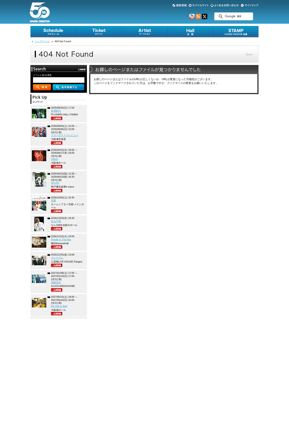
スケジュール (53, 32)
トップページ (42, 41)
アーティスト (144, 32)
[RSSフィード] (198, 18)
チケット (99, 32)
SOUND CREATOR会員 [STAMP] (236, 32)
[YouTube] (192, 18)
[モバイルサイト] (199, 5)
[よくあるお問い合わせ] (225, 5)
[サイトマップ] (250, 5)
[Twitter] (204, 18)
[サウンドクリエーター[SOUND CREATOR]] (40, 20)
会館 (190, 32)
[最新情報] (179, 5)
